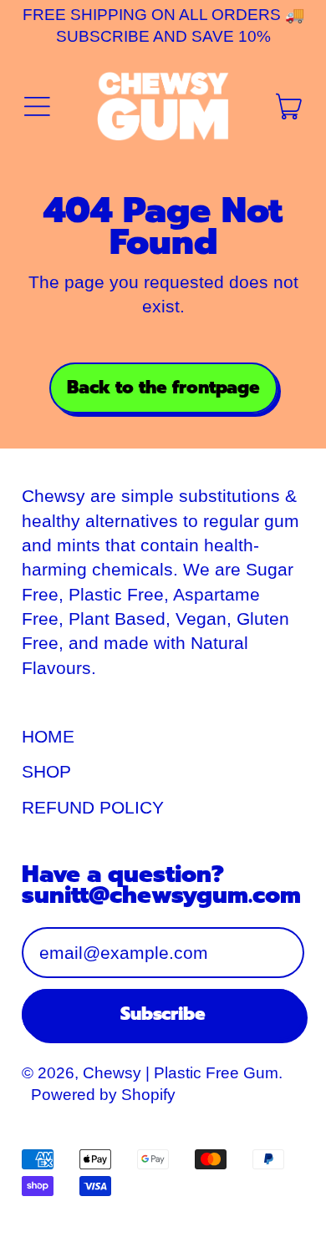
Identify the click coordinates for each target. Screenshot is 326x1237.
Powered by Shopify (103, 1094)
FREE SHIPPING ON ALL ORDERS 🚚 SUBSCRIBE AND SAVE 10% (163, 25)
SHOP (46, 771)
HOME (48, 736)
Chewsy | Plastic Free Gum (180, 1073)
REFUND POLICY (93, 807)
